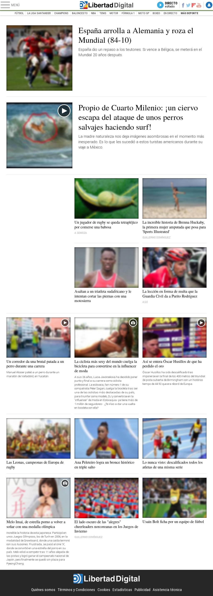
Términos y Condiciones (76, 589)
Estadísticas (122, 589)
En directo (170, 13)
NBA (93, 13)
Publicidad (142, 589)
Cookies (104, 589)
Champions (61, 13)
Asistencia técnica (167, 589)
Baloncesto (80, 13)
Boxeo (156, 13)
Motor (114, 13)
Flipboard (194, 5)
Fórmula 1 (128, 13)
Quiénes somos (43, 589)
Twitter (188, 5)
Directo (171, 5)
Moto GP (143, 13)
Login (209, 5)
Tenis (102, 13)
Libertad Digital (106, 5)
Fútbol (19, 13)
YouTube (198, 5)
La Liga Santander (39, 13)
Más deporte (189, 13)
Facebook (183, 5)
